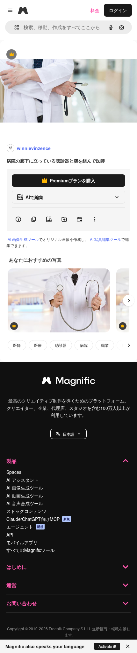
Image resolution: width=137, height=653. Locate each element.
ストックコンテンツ (26, 511)
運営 (11, 585)
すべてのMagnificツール (30, 550)
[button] (68, 434)
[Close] (128, 646)
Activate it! (107, 646)
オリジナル (44, 55)
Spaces (13, 472)
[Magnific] (68, 382)
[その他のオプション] (94, 219)
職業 (105, 345)
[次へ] (128, 300)
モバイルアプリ (22, 542)
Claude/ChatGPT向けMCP (38, 519)
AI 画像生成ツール (23, 239)
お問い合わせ (21, 603)
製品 (11, 461)
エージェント (24, 526)
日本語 (68, 434)
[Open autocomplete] (14, 27)
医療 (38, 345)
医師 (17, 345)
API (9, 534)
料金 (94, 10)
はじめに (16, 566)
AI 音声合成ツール (24, 503)
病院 (84, 345)
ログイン (118, 10)
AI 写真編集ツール (105, 239)
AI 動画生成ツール (24, 495)
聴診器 (61, 345)
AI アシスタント (22, 480)
